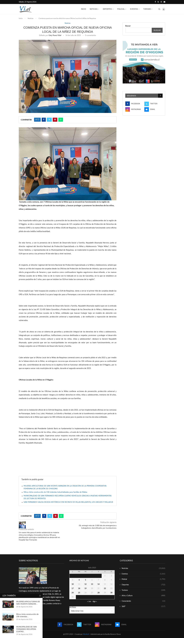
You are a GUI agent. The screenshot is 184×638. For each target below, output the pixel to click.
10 (73, 584)
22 (105, 588)
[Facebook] (155, 2)
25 (79, 593)
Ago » (95, 601)
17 (73, 588)
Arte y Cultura (143, 596)
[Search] (159, 9)
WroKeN (86, 634)
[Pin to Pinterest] (55, 120)
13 (92, 584)
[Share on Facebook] (44, 120)
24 (73, 593)
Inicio (83, 9)
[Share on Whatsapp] (60, 120)
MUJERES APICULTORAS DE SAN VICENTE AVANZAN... (28, 603)
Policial (121, 9)
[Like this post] (38, 120)
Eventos (134, 9)
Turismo (147, 9)
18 (79, 588)
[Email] (164, 2)
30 (111, 593)
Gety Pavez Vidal (55, 35)
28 (99, 593)
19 (85, 588)
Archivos (72, 607)
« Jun (89, 601)
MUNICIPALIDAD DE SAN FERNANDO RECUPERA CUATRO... (26, 629)
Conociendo (143, 601)
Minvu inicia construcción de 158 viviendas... (27, 615)
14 (99, 584)
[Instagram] (161, 2)
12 (85, 584)
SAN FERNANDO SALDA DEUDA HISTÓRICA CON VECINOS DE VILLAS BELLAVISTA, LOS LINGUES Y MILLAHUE (68, 502)
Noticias (94, 9)
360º (143, 606)
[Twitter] (158, 2)
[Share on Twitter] (49, 120)
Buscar (128, 26)
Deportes (107, 9)
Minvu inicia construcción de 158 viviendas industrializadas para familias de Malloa (55, 492)
